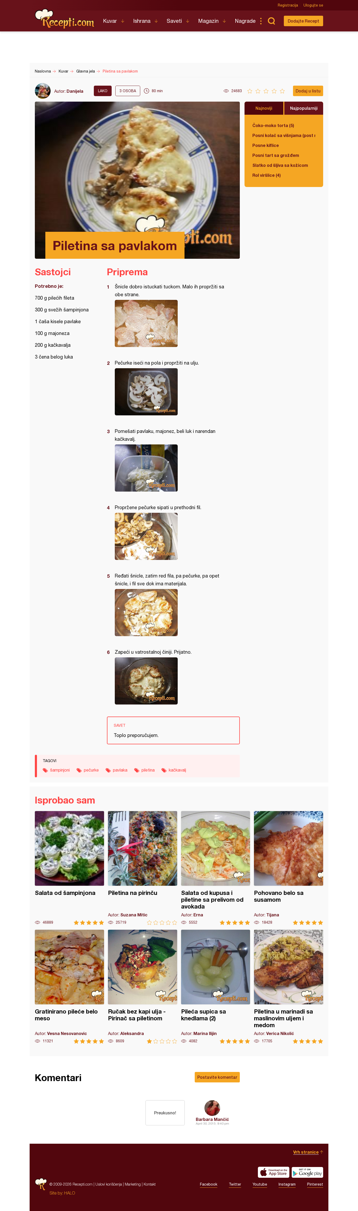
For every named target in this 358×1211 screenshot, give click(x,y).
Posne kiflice (265, 145)
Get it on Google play (307, 1172)
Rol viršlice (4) (266, 175)
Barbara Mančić (212, 1119)
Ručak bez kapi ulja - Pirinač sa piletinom (142, 987)
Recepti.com (65, 19)
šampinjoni (60, 770)
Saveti (174, 21)
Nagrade (245, 21)
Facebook (208, 1184)
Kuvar (110, 21)
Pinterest (315, 1184)
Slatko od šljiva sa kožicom (280, 165)
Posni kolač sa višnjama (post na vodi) (283, 135)
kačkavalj (177, 770)
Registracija (288, 5)
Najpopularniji (304, 108)
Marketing (133, 1184)
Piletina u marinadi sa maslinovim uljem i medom (288, 987)
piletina (148, 770)
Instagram (287, 1184)
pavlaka (120, 770)
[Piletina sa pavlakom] (171, 323)
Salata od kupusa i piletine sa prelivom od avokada (215, 868)
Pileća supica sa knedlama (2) (215, 987)
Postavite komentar (217, 1077)
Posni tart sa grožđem (275, 155)
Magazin (208, 21)
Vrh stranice (306, 1151)
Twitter (235, 1184)
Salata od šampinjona (69, 868)
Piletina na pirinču (142, 868)
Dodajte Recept (303, 20)
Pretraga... (271, 21)
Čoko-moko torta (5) (273, 125)
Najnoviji (264, 108)
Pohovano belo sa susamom (288, 868)
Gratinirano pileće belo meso (69, 987)
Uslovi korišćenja (108, 1184)
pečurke (91, 770)
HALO (69, 1193)
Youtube (260, 1184)
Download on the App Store (273, 1172)
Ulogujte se (313, 5)
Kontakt (150, 1184)
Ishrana (141, 21)
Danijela (75, 91)
